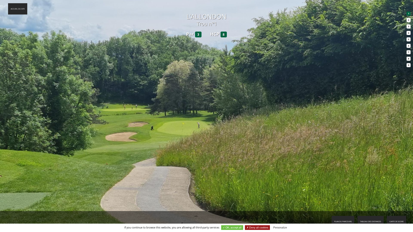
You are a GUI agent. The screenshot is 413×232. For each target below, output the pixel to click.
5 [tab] (408, 39)
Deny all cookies (258, 227)
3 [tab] (408, 26)
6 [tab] (408, 45)
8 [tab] (408, 58)
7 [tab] (408, 52)
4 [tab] (408, 32)
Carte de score (396, 221)
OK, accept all (233, 227)
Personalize (280, 227)
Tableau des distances (370, 221)
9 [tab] (408, 65)
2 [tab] (408, 20)
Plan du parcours (343, 221)
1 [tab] (408, 13)
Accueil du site (18, 9)
